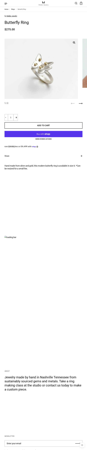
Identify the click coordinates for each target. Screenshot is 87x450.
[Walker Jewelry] (43, 3)
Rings (13, 9)
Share (7, 156)
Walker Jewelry (12, 16)
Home (6, 9)
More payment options (43, 139)
